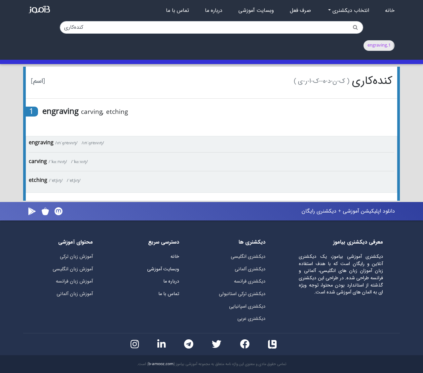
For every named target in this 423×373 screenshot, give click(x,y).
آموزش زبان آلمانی (75, 294)
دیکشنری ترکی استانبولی (242, 294)
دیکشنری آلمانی (250, 269)
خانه (390, 11)
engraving (41, 143)
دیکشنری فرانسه (249, 281)
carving (38, 161)
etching (38, 180)
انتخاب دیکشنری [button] (350, 11)
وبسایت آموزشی (256, 11)
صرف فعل (300, 11)
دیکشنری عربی (251, 318)
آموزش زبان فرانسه (74, 281)
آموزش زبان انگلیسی (73, 269)
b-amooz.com (160, 364)
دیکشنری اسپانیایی (247, 306)
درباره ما (213, 11)
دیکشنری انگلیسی (248, 256)
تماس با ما (177, 11)
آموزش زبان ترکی (76, 256)
